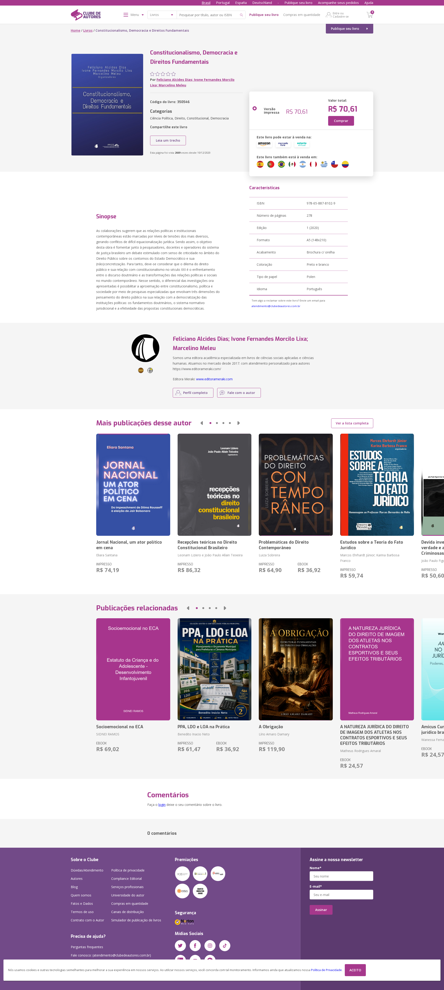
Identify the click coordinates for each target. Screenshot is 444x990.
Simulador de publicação (136, 920)
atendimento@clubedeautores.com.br (276, 306)
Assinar (321, 910)
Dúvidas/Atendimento (87, 870)
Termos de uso (82, 912)
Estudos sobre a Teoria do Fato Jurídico (371, 545)
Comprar (341, 121)
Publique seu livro (298, 2)
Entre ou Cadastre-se (341, 14)
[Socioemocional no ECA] (133, 669)
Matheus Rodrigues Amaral (360, 751)
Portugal (223, 2)
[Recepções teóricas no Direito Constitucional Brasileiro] (214, 485)
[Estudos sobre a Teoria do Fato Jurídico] (377, 485)
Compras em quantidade (301, 14)
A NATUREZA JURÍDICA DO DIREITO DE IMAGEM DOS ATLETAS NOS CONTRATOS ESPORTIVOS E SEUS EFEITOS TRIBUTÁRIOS (374, 735)
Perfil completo (195, 392)
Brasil (206, 2)
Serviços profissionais (127, 887)
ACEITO (355, 970)
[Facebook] (195, 945)
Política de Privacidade (326, 970)
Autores (77, 878)
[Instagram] (210, 945)
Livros (87, 30)
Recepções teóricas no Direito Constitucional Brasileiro (207, 545)
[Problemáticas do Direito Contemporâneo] (296, 485)
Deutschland (262, 2)
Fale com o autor (241, 392)
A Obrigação (271, 727)
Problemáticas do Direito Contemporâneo (284, 545)
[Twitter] (180, 945)
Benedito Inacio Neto (194, 734)
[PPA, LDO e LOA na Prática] (214, 669)
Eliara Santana (106, 555)
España (241, 2)
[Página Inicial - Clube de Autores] (86, 15)
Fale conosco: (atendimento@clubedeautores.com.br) (111, 955)
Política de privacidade (128, 870)
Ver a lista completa (352, 423)
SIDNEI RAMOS (107, 734)
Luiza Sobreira (269, 555)
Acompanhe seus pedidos (338, 2)
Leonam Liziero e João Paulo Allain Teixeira (210, 555)
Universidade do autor (127, 895)
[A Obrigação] (296, 669)
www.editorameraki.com (214, 379)
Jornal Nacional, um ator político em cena (129, 545)
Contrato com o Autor (87, 920)
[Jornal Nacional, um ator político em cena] (133, 485)
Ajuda (368, 2)
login (162, 804)
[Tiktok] (224, 945)
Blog (74, 887)
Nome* (315, 868)
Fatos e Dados (82, 903)
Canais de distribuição (127, 912)
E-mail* (316, 886)
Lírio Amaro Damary (274, 734)
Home (75, 30)
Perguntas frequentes (87, 947)
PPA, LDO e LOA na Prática (204, 727)
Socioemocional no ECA (119, 727)
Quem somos (81, 895)
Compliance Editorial (126, 878)
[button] (201, 423)
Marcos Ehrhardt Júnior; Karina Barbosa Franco (369, 558)
